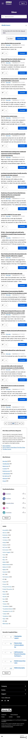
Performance (6, 577)
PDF (4, 574)
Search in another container (9, 98)
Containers (5, 540)
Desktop (5, 545)
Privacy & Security (7, 586)
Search (4, 594)
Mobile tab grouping (19, 667)
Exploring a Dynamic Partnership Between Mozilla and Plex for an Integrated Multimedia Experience (13, 194)
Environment (6, 549)
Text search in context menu (9, 116)
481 (20, 423)
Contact (18, 716)
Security (5, 596)
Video (4, 618)
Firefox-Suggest (7, 552)
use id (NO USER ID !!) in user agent (11, 214)
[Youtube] (8, 700)
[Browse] (2, 3)
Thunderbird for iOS (7, 611)
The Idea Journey (7, 449)
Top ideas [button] (9, 38)
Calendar (5, 537)
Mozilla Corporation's (8, 720)
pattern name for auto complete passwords (13, 134)
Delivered (5, 478)
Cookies (10, 716)
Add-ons (5, 532)
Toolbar (4, 613)
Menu (4, 559)
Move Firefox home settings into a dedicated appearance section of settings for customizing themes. (13, 153)
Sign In (23, 3)
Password (5, 572)
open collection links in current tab (11, 43)
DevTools (5, 547)
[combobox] (14, 16)
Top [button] (2, 736)
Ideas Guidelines (6, 445)
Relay (4, 591)
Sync (4, 599)
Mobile (4, 562)
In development (6, 473)
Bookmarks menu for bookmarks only (11, 273)
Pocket (4, 581)
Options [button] (26, 25)
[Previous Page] (5, 423)
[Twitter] (2, 700)
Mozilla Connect (8, 3)
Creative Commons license (7, 726)
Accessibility (6, 530)
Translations (5, 616)
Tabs (4, 601)
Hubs (4, 557)
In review (5, 468)
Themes (4, 604)
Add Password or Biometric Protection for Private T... (19, 654)
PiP (3, 579)
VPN (4, 621)
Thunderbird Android (8, 608)
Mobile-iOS (5, 567)
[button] (2, 53)
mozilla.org (3, 714)
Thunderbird (6, 606)
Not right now (6, 476)
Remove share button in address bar (19, 645)
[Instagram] (5, 700)
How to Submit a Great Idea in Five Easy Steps (14, 447)
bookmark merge (6, 405)
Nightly (4, 569)
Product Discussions (7, 589)
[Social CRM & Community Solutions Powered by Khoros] (23, 737)
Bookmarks (5, 535)
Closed (4, 481)
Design (4, 542)
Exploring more (6, 471)
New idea (8, 45)
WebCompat (6, 623)
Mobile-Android (6, 564)
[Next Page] (23, 423)
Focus (4, 554)
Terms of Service (14, 714)
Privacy (4, 584)
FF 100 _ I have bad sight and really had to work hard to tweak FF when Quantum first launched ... (13, 234)
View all (6, 517)
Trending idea (6, 463)
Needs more (5, 466)
